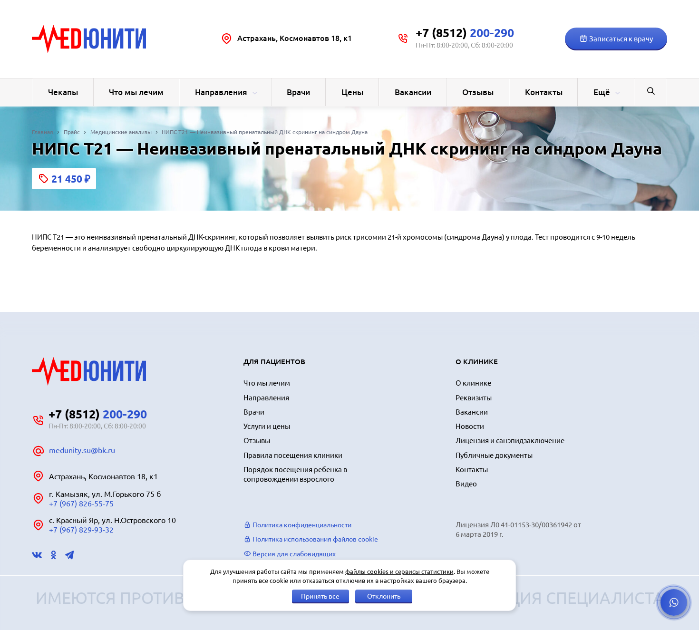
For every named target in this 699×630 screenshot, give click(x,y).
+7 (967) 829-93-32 (81, 529)
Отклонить (383, 596)
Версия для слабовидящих (293, 554)
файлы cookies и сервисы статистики (399, 571)
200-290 (465, 32)
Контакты (544, 92)
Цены (352, 92)
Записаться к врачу (620, 39)
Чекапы (63, 92)
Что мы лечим (136, 92)
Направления (221, 92)
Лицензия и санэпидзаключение (510, 440)
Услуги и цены (266, 426)
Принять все (320, 596)
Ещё (601, 92)
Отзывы (478, 92)
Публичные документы (494, 455)
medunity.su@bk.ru (82, 450)
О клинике (473, 383)
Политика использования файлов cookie (314, 539)
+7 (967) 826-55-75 (81, 503)
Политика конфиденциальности (301, 525)
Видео (466, 484)
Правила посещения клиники (292, 455)
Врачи (298, 92)
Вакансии (413, 92)
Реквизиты (474, 398)
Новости (470, 426)
